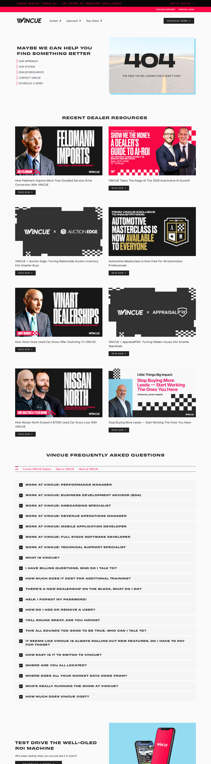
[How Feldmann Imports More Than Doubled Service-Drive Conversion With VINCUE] (58, 150)
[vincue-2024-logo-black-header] (29, 18)
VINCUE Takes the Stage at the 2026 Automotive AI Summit (149, 180)
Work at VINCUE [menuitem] (88, 469)
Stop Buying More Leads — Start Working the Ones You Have (150, 422)
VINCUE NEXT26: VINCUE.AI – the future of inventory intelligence (69, 3)
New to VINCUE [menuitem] (65, 469)
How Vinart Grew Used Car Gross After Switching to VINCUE (55, 342)
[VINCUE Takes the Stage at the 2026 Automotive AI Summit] (152, 150)
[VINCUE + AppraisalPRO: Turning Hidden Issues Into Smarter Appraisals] (152, 312)
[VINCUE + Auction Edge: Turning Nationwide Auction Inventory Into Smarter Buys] (58, 231)
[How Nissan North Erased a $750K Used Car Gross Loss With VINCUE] (58, 392)
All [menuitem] (16, 469)
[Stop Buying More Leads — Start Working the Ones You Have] (152, 392)
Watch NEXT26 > (182, 3)
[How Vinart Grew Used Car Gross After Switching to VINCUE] (58, 312)
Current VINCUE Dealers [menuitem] (37, 469)
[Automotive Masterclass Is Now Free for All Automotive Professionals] (152, 231)
